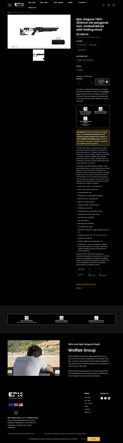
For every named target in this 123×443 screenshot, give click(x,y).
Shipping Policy (65, 433)
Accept (93, 439)
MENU (86, 393)
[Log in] (108, 5)
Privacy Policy (47, 433)
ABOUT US (32, 8)
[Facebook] (102, 398)
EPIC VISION (58, 2)
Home (9, 12)
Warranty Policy (82, 433)
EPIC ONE (31, 2)
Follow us (104, 393)
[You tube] (109, 398)
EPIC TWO (44, 2)
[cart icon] (113, 5)
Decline (83, 439)
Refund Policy (73, 433)
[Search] (103, 5)
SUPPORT (82, 2)
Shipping (85, 37)
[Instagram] (105, 398)
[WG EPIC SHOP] (16, 5)
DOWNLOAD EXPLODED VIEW (86, 284)
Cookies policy (56, 433)
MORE (70, 2)
